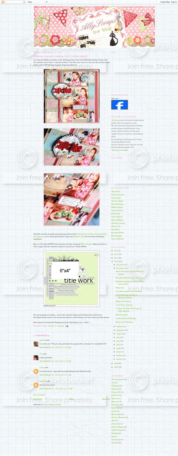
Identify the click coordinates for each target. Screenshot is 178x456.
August (119, 333)
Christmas (115, 389)
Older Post (106, 399)
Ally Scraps (115, 191)
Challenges (115, 385)
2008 (116, 367)
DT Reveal (115, 395)
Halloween (115, 401)
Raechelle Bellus (117, 232)
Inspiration (115, 404)
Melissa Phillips (117, 220)
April (118, 348)
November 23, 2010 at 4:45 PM (55, 361)
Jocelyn (42, 340)
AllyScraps (115, 120)
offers (113, 420)
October (119, 326)
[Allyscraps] (119, 109)
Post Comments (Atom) (52, 404)
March (119, 352)
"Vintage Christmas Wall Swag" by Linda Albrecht (129, 309)
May (118, 344)
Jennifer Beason (117, 210)
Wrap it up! (120, 287)
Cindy (42, 367)
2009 (116, 363)
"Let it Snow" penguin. (124, 305)
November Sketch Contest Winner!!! (129, 277)
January (119, 359)
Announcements (117, 379)
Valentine (114, 442)
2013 (116, 250)
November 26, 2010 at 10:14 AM (56, 388)
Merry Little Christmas (124, 322)
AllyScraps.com (117, 150)
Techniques (115, 439)
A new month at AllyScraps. (126, 318)
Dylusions (115, 398)
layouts (114, 411)
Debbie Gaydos (86, 244)
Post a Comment (39, 394)
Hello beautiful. (122, 314)
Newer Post (37, 399)
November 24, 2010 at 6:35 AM (55, 375)
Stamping (114, 433)
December (120, 264)
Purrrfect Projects (117, 427)
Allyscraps (114, 98)
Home (72, 399)
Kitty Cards (115, 408)
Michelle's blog (79, 236)
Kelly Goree (115, 213)
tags (112, 436)
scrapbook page (117, 430)
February (119, 355)
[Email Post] (66, 326)
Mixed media (116, 414)
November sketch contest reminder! (129, 291)
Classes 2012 (116, 392)
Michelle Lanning (118, 223)
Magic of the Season (123, 301)
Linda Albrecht (117, 216)
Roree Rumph (116, 235)
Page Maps (115, 229)
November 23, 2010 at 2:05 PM (55, 347)
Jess (41, 353)
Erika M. (43, 381)
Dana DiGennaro (117, 204)
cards (113, 382)
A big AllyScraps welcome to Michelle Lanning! (127, 296)
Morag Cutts (116, 226)
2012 (116, 254)
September (120, 330)
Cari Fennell (116, 198)
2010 (116, 261)
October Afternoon (118, 417)
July (118, 337)
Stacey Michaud (117, 239)
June (118, 341)
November (120, 268)
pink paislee (115, 423)
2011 (116, 258)
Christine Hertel (117, 201)
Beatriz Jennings (117, 194)
